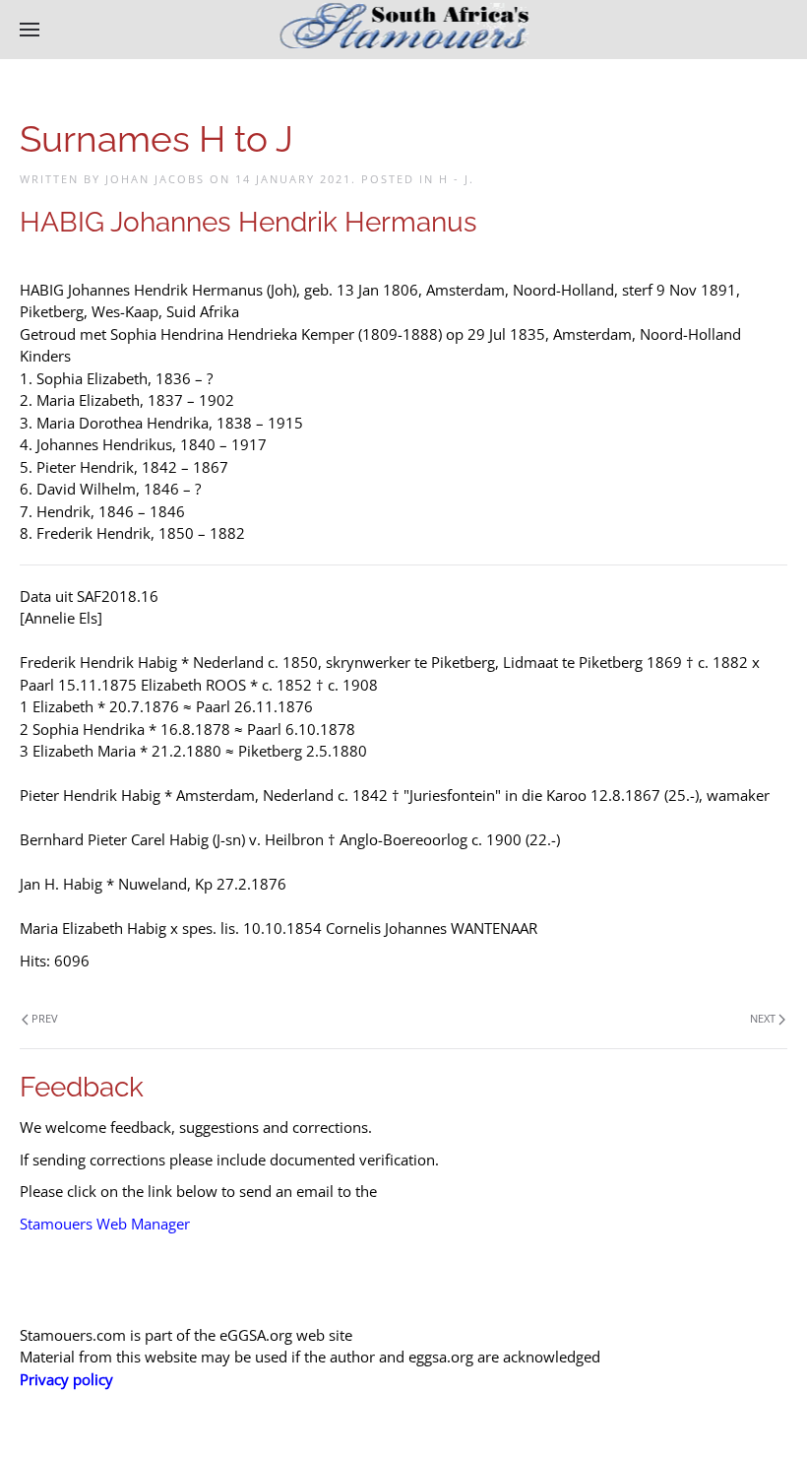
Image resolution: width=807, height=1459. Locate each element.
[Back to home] (404, 29)
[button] (29, 29)
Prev (44, 1018)
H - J (454, 178)
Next (763, 1018)
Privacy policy (66, 1379)
